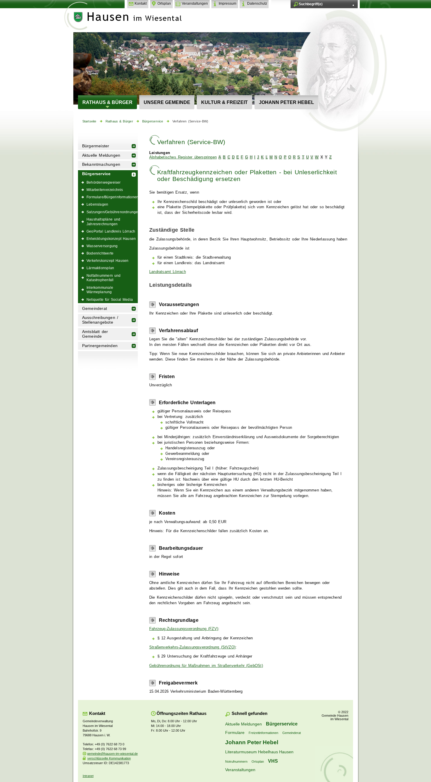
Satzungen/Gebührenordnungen (112, 212)
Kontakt (141, 3)
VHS (273, 761)
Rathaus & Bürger (107, 102)
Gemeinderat (94, 308)
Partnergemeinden (100, 346)
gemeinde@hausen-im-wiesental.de (112, 753)
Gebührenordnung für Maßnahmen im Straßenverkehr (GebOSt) (206, 666)
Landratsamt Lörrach (167, 272)
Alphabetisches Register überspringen (183, 157)
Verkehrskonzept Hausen (107, 260)
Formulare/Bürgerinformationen (112, 197)
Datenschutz (257, 3)
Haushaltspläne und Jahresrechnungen (103, 221)
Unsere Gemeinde (167, 102)
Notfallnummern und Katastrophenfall (103, 278)
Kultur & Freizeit (224, 102)
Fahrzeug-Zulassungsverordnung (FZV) (183, 629)
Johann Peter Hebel (286, 102)
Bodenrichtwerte (99, 253)
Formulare (235, 732)
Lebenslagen (97, 204)
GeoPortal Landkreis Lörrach (110, 231)
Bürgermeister (95, 146)
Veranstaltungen (195, 3)
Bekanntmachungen (101, 164)
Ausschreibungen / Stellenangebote (100, 320)
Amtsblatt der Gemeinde (95, 334)
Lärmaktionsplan (100, 268)
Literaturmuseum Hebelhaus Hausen (259, 751)
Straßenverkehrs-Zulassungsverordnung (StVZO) (192, 647)
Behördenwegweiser (103, 182)
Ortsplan (164, 3)
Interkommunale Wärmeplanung (99, 290)
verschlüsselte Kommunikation (109, 758)
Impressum (227, 3)
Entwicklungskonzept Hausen (111, 238)
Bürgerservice (152, 121)
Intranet (88, 776)
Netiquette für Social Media (109, 299)
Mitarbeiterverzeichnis (104, 190)
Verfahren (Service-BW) (190, 121)
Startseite (89, 121)
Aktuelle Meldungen (101, 155)
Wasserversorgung (102, 246)
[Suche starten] (353, 5)
